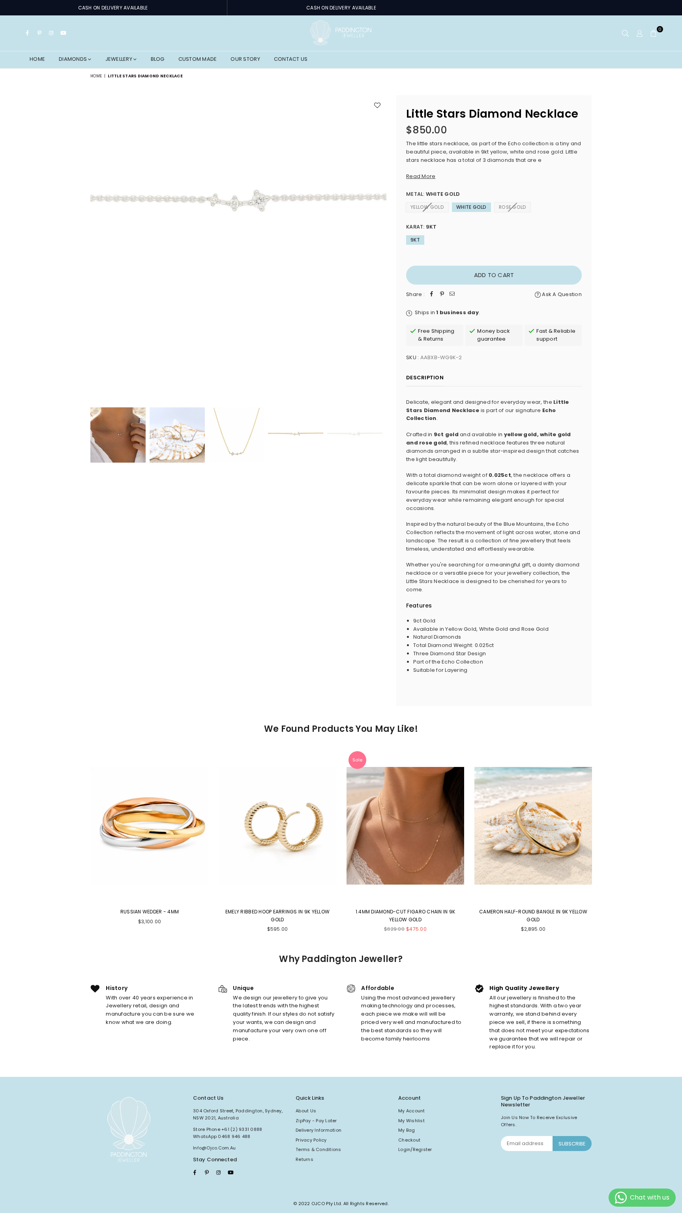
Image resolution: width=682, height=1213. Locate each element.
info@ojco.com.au (214, 1148)
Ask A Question (561, 294)
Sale (357, 760)
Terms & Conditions (318, 1149)
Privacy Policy (311, 1140)
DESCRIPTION (425, 377)
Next (379, 243)
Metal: (433, 194)
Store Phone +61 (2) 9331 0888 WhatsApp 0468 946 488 (227, 1133)
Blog (158, 59)
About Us (306, 1111)
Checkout (409, 1140)
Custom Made (197, 59)
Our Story (245, 59)
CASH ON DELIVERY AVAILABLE (113, 7)
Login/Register (415, 1149)
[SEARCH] (625, 33)
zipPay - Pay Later (316, 1120)
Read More (420, 176)
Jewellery (119, 59)
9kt (415, 239)
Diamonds (73, 59)
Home (37, 59)
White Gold (471, 207)
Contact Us (291, 59)
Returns (304, 1159)
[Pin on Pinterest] (442, 295)
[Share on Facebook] (432, 295)
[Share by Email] (452, 295)
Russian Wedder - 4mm (149, 911)
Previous (97, 243)
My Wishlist (411, 1120)
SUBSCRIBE (572, 1143)
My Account (411, 1111)
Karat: (421, 227)
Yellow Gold (427, 207)
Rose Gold (512, 207)
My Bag (406, 1130)
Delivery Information (318, 1130)
